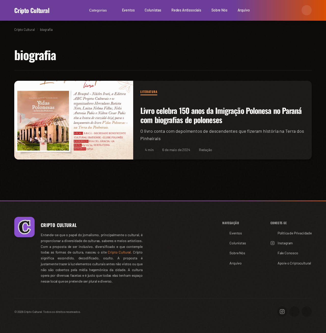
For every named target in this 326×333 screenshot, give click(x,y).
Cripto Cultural (31, 10)
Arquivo (244, 10)
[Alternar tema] (307, 10)
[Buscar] (294, 10)
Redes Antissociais (186, 10)
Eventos (128, 10)
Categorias (98, 10)
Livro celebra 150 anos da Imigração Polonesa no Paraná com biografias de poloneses (221, 115)
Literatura (148, 91)
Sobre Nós (219, 10)
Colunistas (153, 10)
